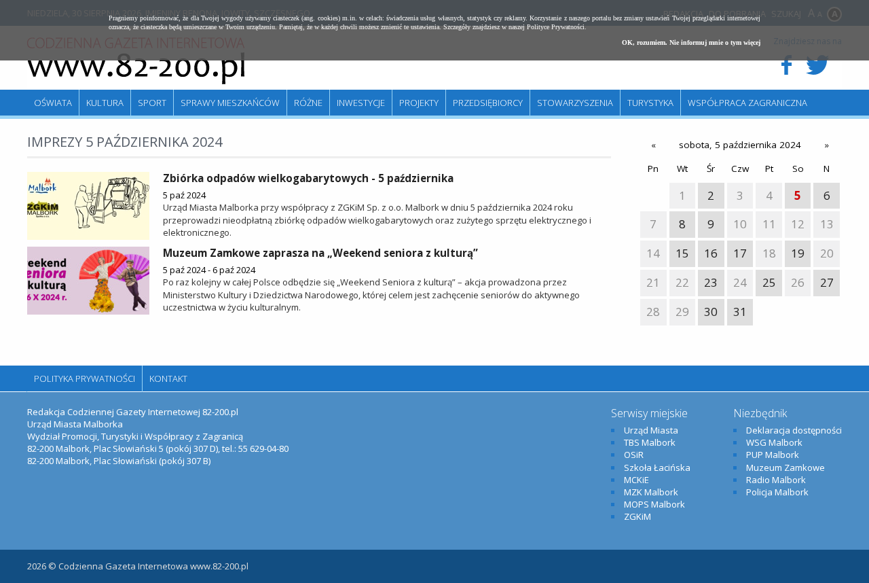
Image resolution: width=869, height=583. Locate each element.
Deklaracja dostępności (794, 430)
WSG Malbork (774, 442)
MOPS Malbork (654, 504)
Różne (308, 102)
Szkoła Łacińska (657, 467)
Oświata (53, 102)
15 (682, 253)
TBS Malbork (650, 442)
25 (769, 282)
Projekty (419, 102)
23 (711, 282)
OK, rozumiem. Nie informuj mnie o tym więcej (691, 42)
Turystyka (650, 102)
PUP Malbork (772, 454)
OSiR (634, 454)
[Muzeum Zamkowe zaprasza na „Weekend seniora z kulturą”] (88, 281)
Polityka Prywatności (84, 378)
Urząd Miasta (651, 430)
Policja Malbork (777, 492)
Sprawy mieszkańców (230, 102)
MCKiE (636, 480)
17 (740, 253)
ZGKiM (637, 516)
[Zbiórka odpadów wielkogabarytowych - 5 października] (88, 206)
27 (827, 282)
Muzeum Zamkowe (785, 467)
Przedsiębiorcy (488, 102)
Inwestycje (361, 102)
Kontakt (168, 378)
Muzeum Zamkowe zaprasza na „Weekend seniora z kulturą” (320, 253)
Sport (152, 102)
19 (798, 253)
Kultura (105, 102)
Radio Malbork (776, 480)
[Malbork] (135, 61)
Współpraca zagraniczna (747, 102)
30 (711, 311)
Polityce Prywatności (556, 27)
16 (711, 253)
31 (740, 311)
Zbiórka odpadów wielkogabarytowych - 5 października (308, 178)
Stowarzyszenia (575, 102)
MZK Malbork (651, 492)
